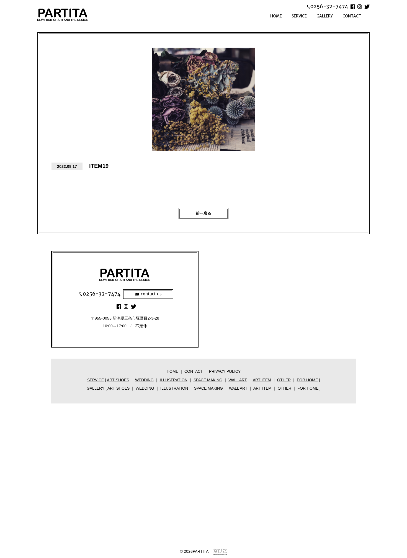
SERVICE (299, 16)
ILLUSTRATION (173, 380)
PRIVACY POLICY (225, 371)
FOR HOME (307, 380)
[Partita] (70, 14)
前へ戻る (203, 213)
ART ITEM (262, 380)
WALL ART (237, 380)
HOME (276, 16)
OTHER (284, 380)
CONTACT (351, 16)
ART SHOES (118, 380)
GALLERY (324, 16)
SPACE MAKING (208, 380)
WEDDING (144, 380)
